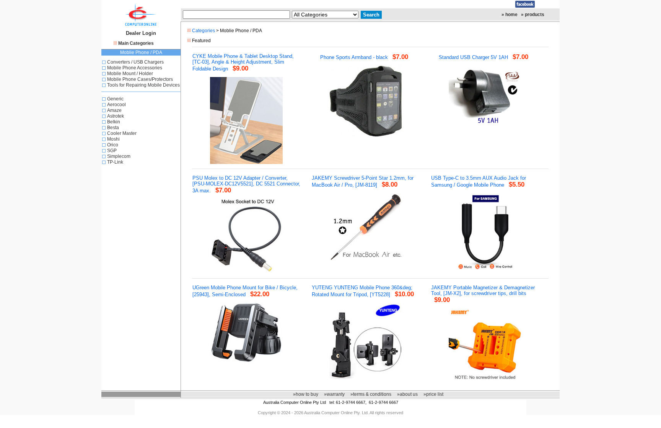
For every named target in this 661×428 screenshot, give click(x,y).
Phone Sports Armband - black (354, 57)
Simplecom (118, 156)
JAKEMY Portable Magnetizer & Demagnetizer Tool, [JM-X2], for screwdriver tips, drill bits (483, 290)
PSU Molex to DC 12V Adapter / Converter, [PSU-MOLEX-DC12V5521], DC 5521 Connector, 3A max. (246, 184)
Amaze (114, 110)
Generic (115, 99)
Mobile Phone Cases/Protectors (140, 79)
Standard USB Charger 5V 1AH (473, 57)
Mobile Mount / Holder (130, 73)
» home (509, 14)
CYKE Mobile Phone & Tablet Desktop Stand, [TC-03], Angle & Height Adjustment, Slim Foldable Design (243, 62)
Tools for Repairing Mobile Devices (143, 85)
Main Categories (136, 43)
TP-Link (115, 162)
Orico (112, 145)
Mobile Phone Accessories (134, 68)
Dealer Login (141, 33)
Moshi (113, 139)
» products (532, 14)
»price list (433, 394)
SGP (112, 150)
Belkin (113, 122)
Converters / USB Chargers (135, 62)
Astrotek (115, 116)
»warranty (334, 394)
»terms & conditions (370, 394)
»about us (407, 394)
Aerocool (116, 104)
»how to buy (305, 394)
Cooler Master (122, 133)
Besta (113, 127)
